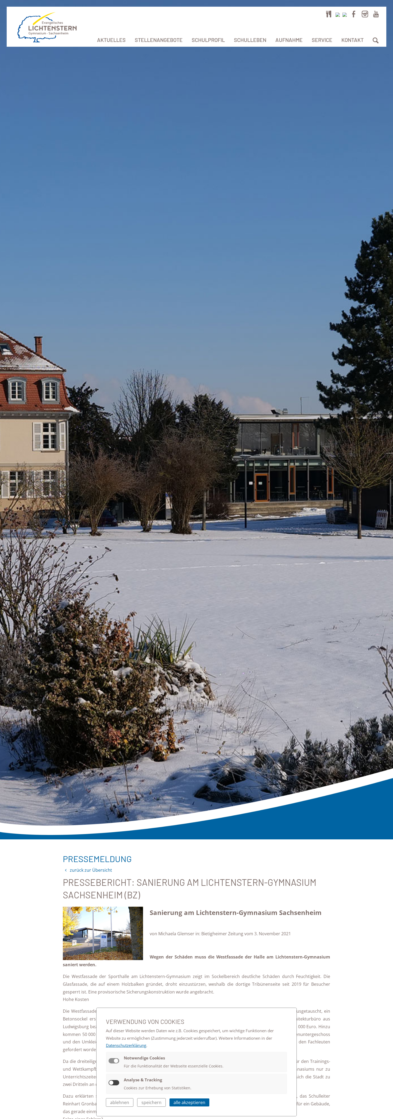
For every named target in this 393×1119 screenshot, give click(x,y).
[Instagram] (364, 13)
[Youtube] (375, 13)
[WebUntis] (337, 13)
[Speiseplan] (328, 13)
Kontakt (352, 40)
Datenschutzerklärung (126, 1045)
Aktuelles (111, 40)
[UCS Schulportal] (344, 13)
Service (322, 40)
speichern (151, 1102)
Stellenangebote (159, 40)
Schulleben (250, 40)
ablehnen (119, 1102)
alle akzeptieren (189, 1102)
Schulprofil (208, 40)
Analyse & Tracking (143, 1079)
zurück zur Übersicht (90, 870)
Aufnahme (289, 40)
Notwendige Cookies (144, 1058)
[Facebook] (353, 13)
